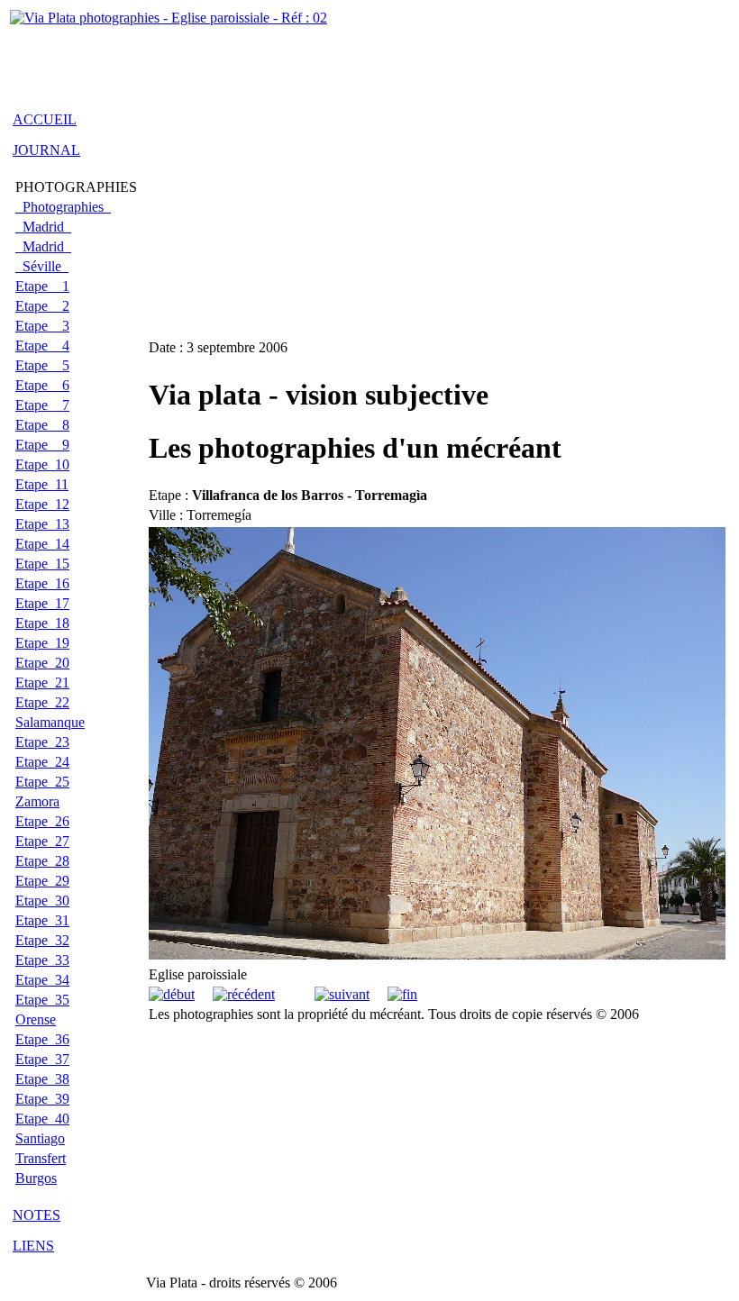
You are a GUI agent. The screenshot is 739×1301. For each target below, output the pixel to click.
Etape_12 (42, 504)
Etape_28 (42, 861)
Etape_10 (42, 464)
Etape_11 (41, 484)
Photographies (63, 206)
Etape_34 (42, 979)
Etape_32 (42, 940)
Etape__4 (42, 345)
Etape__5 (42, 365)
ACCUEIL (45, 119)
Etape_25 (42, 781)
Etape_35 (42, 999)
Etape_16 (42, 583)
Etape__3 (42, 325)
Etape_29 (42, 880)
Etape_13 (42, 524)
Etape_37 (42, 1059)
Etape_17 (42, 603)
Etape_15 (42, 563)
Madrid (43, 226)
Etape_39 (42, 1098)
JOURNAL (46, 150)
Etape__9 (42, 444)
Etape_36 (42, 1039)
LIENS (33, 1245)
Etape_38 (42, 1079)
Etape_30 (42, 900)
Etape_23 (42, 742)
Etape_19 (42, 642)
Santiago (40, 1138)
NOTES (36, 1215)
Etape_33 (42, 960)
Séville (41, 266)
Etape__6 (42, 385)
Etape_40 (42, 1118)
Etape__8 (42, 424)
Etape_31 (42, 920)
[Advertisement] (221, 57)
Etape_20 (42, 662)
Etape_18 (42, 623)
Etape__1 (42, 286)
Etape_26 (42, 821)
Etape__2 (42, 306)
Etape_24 (42, 761)
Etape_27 (42, 841)
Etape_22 (42, 702)
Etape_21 (42, 682)
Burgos (36, 1178)
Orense (35, 1019)
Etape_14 (42, 543)
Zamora (37, 801)
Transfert (40, 1158)
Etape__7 (42, 405)
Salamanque (50, 722)
